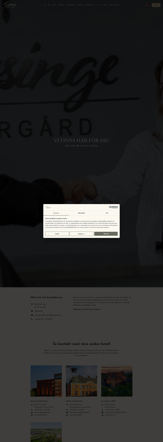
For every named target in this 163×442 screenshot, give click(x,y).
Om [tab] (107, 213)
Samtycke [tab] (56, 213)
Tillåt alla (106, 233)
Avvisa (57, 233)
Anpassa (80, 233)
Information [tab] (81, 213)
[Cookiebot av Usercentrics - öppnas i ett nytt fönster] (110, 207)
